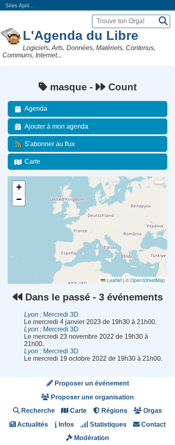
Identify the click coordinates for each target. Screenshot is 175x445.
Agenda (35, 108)
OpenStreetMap (147, 279)
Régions (113, 410)
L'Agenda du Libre (80, 35)
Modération (90, 437)
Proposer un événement (91, 383)
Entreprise (24, 238)
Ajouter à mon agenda (56, 126)
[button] (19, 187)
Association (25, 216)
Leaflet (113, 279)
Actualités (32, 424)
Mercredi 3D (51, 314)
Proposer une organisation (91, 397)
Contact (153, 424)
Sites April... (19, 5)
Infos (65, 424)
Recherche (37, 410)
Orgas (152, 410)
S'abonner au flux (49, 143)
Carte (32, 161)
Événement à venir (33, 194)
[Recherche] (163, 21)
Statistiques (107, 424)
